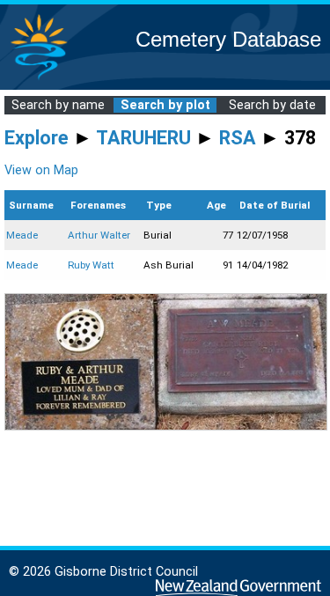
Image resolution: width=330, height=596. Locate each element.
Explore (36, 138)
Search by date (272, 105)
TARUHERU (143, 138)
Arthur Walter (99, 235)
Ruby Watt (91, 265)
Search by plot (165, 105)
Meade (22, 235)
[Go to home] (39, 78)
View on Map (41, 170)
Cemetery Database (228, 39)
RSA (237, 138)
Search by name (58, 105)
